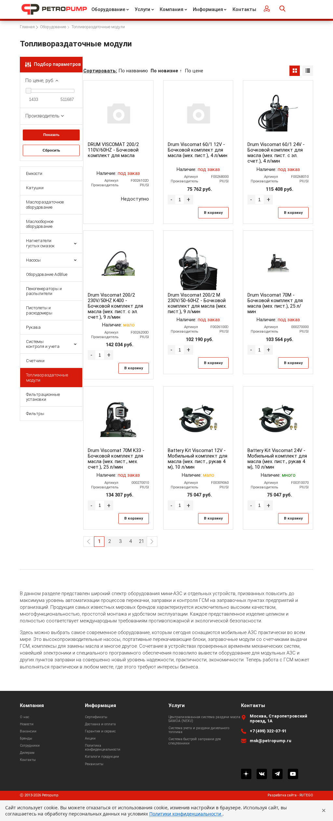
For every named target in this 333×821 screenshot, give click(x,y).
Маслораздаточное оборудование (45, 204)
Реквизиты (94, 764)
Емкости (34, 173)
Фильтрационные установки (43, 397)
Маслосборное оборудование (39, 224)
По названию (133, 71)
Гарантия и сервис (100, 731)
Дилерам (27, 753)
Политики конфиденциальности (185, 814)
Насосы (33, 260)
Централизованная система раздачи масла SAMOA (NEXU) (204, 719)
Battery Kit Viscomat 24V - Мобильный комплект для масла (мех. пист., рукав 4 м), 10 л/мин (277, 458)
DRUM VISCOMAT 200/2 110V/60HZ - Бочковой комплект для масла (113, 149)
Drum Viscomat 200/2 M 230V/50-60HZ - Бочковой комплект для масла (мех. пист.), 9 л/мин (197, 303)
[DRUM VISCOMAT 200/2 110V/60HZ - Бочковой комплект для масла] (118, 113)
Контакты (244, 9)
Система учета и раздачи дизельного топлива (198, 730)
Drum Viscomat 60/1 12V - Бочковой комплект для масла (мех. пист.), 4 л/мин (197, 149)
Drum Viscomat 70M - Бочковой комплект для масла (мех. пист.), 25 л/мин (275, 303)
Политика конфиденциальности (102, 747)
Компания (171, 9)
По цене (194, 71)
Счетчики (35, 360)
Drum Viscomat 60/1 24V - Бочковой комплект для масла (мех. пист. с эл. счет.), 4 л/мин (276, 152)
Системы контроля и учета (43, 344)
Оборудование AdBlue (46, 274)
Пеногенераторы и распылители (44, 291)
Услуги (142, 9)
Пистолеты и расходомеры (39, 310)
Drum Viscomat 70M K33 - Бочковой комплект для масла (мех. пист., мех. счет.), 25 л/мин (116, 458)
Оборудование (108, 9)
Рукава (33, 327)
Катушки (35, 187)
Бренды (26, 738)
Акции (90, 738)
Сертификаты (96, 717)
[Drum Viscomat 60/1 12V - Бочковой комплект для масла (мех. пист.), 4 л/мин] (198, 113)
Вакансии (28, 731)
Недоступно (135, 199)
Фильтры (35, 413)
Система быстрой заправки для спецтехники (194, 741)
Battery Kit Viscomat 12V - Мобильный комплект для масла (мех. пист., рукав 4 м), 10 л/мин (197, 458)
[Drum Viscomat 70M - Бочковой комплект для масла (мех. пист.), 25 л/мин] (278, 263)
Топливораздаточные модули (47, 377)
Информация (208, 9)
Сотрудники (30, 745)
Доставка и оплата (100, 724)
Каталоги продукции (102, 756)
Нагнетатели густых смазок (40, 243)
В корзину (213, 212)
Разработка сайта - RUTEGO (290, 795)
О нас (24, 717)
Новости (26, 724)
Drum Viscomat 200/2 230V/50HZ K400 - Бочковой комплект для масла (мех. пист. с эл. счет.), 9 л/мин (115, 306)
